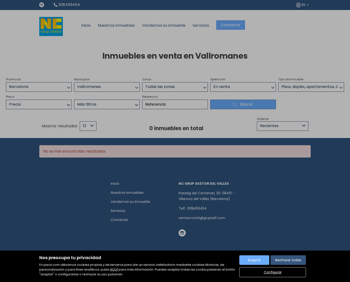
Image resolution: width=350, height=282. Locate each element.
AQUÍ (114, 269)
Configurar (273, 272)
